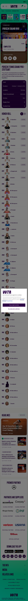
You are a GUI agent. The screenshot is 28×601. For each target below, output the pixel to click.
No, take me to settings (14, 308)
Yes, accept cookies (14, 305)
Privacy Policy (9, 300)
